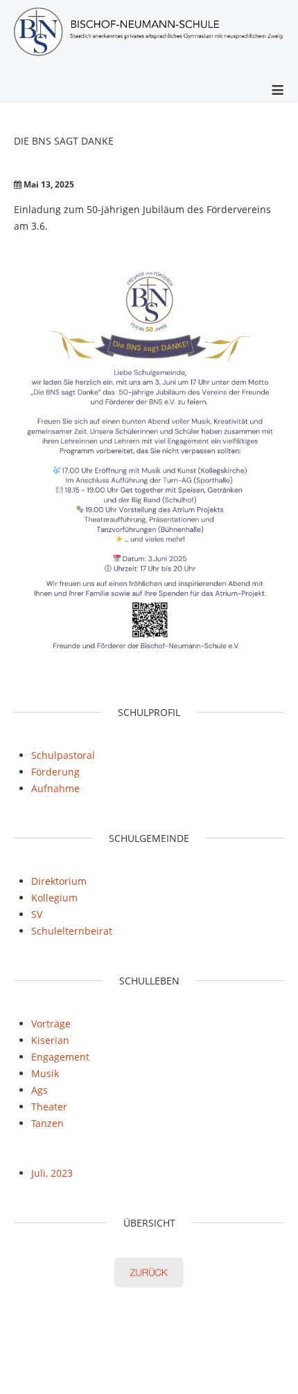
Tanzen (47, 1123)
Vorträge (51, 1023)
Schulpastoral (63, 755)
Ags (39, 1090)
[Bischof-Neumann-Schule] (149, 34)
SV (36, 914)
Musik (45, 1073)
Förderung (55, 771)
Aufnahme (55, 788)
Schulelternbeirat (71, 930)
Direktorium (59, 881)
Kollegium (54, 897)
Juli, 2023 (52, 1173)
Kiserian (50, 1040)
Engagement (60, 1056)
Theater (49, 1106)
